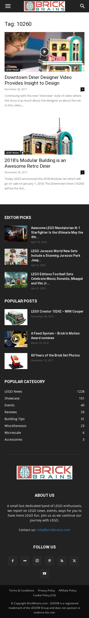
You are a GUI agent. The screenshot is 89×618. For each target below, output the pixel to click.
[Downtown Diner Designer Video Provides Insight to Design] (44, 52)
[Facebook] (12, 561)
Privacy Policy (46, 590)
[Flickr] (24, 561)
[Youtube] (44, 573)
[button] (7, 6)
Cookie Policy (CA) (44, 595)
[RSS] (61, 561)
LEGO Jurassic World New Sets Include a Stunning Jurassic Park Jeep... (55, 255)
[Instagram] (37, 560)
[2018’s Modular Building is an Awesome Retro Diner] (44, 135)
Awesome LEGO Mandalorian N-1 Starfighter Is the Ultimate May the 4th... (57, 232)
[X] (74, 561)
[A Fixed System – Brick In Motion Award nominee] (16, 339)
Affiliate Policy (67, 590)
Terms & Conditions (21, 590)
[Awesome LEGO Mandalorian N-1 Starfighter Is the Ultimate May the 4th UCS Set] (16, 234)
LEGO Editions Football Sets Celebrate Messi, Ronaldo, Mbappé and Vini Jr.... (57, 278)
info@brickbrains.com (53, 530)
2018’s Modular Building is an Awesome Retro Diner (35, 163)
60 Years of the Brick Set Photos (55, 355)
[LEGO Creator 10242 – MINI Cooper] (16, 317)
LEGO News (12, 69)
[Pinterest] (49, 561)
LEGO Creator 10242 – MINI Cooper (57, 311)
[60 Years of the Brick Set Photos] (16, 361)
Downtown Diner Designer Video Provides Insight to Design (38, 80)
